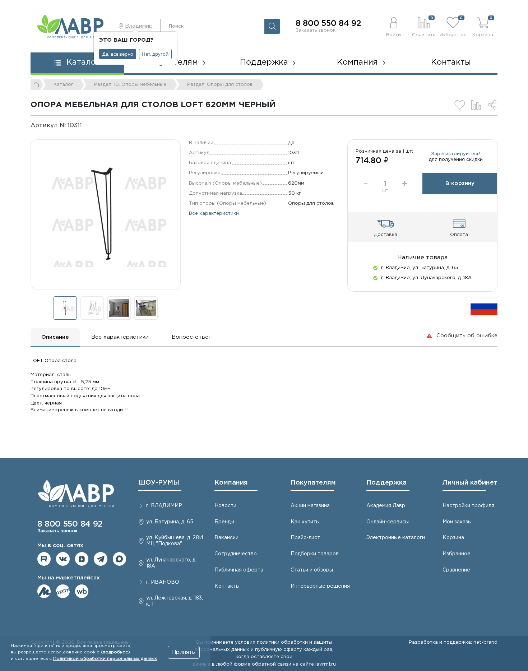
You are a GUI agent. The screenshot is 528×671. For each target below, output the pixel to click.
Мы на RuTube (44, 559)
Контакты (451, 62)
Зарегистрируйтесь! (455, 154)
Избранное (457, 554)
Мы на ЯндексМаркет (44, 591)
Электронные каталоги (395, 538)
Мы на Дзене (82, 559)
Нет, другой (155, 54)
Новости (225, 506)
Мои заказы (457, 522)
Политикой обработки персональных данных (105, 659)
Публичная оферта (238, 570)
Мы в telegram (100, 559)
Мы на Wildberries (82, 591)
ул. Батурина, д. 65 (169, 522)
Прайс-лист (305, 538)
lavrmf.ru (325, 664)
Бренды (224, 522)
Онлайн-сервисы (387, 522)
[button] (394, 26)
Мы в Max (119, 559)
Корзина (453, 538)
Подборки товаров (315, 554)
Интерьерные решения (320, 586)
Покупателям (313, 483)
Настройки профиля (468, 506)
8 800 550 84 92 (328, 23)
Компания (231, 483)
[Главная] (37, 84)
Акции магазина (310, 506)
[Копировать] (88, 125)
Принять (183, 652)
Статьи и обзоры (312, 570)
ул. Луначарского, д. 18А (171, 563)
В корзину (459, 183)
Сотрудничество (235, 554)
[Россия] (484, 306)
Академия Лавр (385, 506)
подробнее (115, 652)
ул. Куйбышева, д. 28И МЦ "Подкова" (174, 541)
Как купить (305, 522)
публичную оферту (278, 649)
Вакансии (226, 538)
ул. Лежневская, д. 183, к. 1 (174, 601)
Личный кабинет (470, 483)
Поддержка (386, 483)
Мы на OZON (63, 591)
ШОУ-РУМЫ (158, 483)
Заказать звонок (315, 30)
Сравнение (456, 570)
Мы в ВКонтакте (63, 559)
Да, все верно (117, 54)
